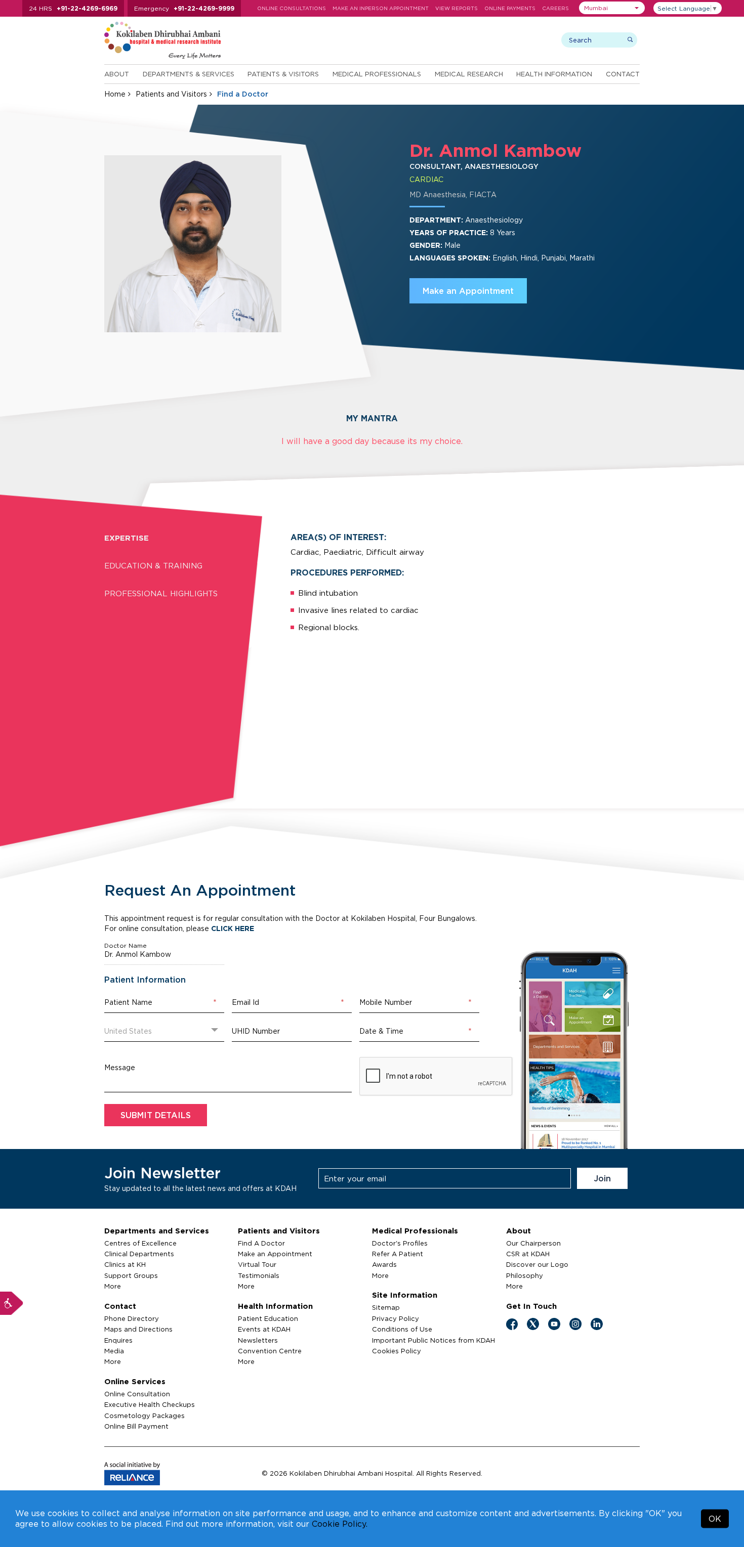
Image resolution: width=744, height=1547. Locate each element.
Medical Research (469, 73)
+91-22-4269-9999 (204, 8)
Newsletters (258, 1340)
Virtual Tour (257, 1264)
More (112, 1286)
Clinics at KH (125, 1264)
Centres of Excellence (140, 1243)
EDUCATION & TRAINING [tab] (153, 565)
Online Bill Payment (136, 1426)
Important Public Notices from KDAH (433, 1340)
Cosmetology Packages (144, 1415)
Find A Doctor (261, 1243)
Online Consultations (291, 8)
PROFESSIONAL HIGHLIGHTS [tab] (161, 593)
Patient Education (268, 1318)
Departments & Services (188, 73)
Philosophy (524, 1275)
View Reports (456, 8)
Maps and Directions (138, 1329)
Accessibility (11, 1303)
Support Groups (131, 1275)
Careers (555, 8)
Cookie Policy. (339, 1523)
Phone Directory (131, 1318)
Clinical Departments (139, 1253)
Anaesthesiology (494, 220)
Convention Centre (270, 1350)
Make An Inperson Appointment (381, 8)
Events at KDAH (264, 1329)
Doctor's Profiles (400, 1243)
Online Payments (509, 8)
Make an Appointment (468, 290)
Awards (384, 1264)
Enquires (118, 1340)
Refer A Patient (397, 1253)
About (116, 73)
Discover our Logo (537, 1264)
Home (115, 94)
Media (114, 1350)
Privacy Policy (395, 1318)
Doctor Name (125, 946)
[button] (612, 8)
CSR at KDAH (528, 1253)
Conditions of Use (402, 1329)
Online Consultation (137, 1393)
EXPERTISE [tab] (126, 538)
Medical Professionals (377, 73)
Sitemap (386, 1307)
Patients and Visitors (171, 94)
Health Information (554, 73)
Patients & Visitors (283, 73)
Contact (623, 73)
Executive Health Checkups (149, 1404)
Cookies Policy (396, 1350)
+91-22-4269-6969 (87, 8)
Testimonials (258, 1275)
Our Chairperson (533, 1243)
